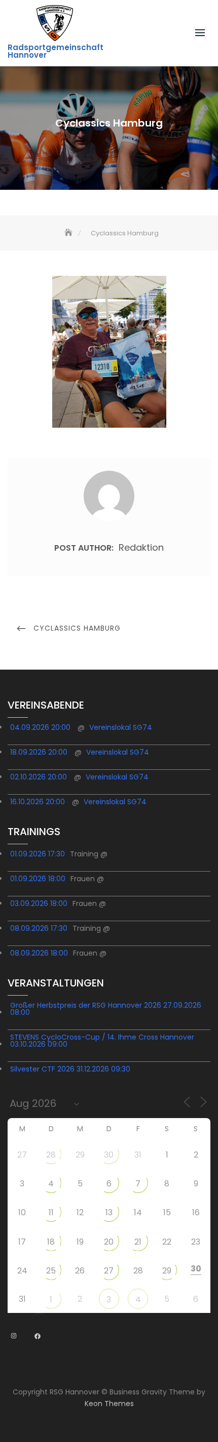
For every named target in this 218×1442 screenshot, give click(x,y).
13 (109, 1212)
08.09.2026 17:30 (38, 928)
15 (167, 1212)
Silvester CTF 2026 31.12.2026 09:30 (70, 1069)
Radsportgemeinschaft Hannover (55, 51)
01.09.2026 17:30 (37, 854)
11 (51, 1212)
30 (109, 1155)
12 (80, 1212)
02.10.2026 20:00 (38, 777)
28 (51, 1155)
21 (137, 1242)
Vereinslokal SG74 (120, 727)
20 (109, 1242)
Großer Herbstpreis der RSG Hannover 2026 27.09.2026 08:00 (105, 1008)
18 (51, 1242)
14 (138, 1212)
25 (51, 1270)
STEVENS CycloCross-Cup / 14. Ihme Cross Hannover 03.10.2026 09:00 (102, 1040)
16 (196, 1212)
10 (22, 1212)
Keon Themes (109, 1403)
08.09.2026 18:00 (39, 953)
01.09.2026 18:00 (37, 879)
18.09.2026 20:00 (38, 752)
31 (137, 1155)
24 (22, 1270)
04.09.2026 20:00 (40, 727)
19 (80, 1242)
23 (195, 1242)
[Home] (69, 233)
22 (166, 1242)
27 (22, 1155)
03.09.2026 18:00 (38, 903)
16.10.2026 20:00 (37, 802)
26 (80, 1270)
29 (80, 1155)
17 (22, 1242)
